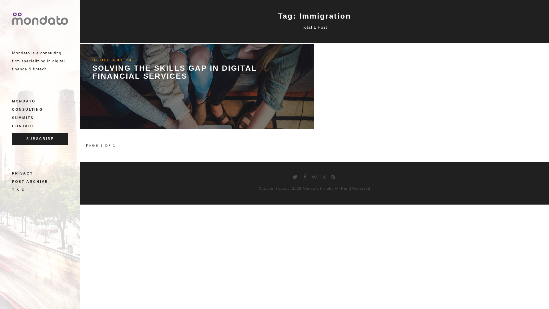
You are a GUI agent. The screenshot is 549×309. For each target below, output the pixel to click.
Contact (23, 126)
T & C (18, 190)
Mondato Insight (318, 189)
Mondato (23, 101)
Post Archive (30, 182)
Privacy (22, 173)
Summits (23, 118)
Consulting (27, 110)
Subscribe (40, 139)
